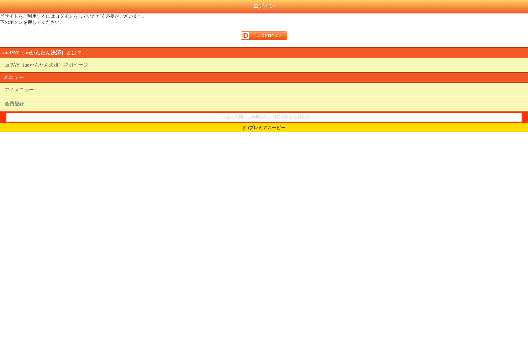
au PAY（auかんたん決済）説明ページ (46, 64)
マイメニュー (19, 89)
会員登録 (14, 103)
